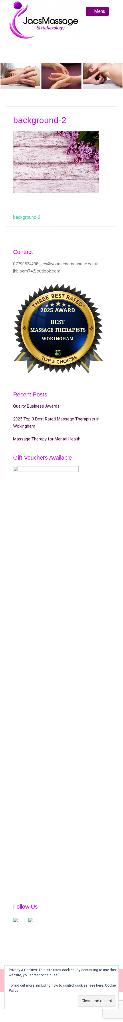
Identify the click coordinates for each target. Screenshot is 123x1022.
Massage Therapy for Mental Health (46, 439)
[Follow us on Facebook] (20, 924)
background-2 (27, 217)
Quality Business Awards (36, 406)
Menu (99, 11)
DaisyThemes (79, 1012)
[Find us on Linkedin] (35, 924)
